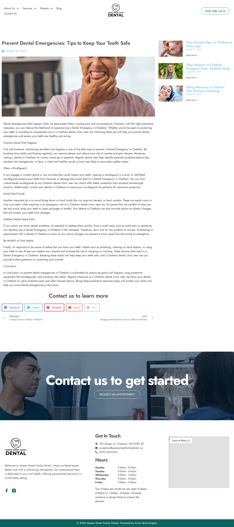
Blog (59, 8)
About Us (9, 8)
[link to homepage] (115, 11)
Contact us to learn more (78, 296)
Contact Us (10, 13)
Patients (44, 8)
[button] (12, 307)
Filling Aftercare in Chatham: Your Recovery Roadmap (205, 89)
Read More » (192, 55)
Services (27, 8)
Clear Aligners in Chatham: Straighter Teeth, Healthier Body (208, 67)
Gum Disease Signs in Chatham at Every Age (209, 44)
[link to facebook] (7, 491)
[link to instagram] (14, 491)
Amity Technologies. (146, 523)
